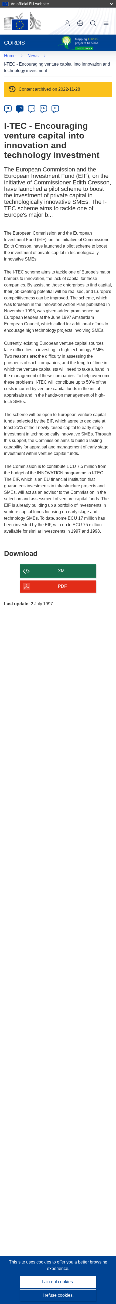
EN (20, 108)
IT (55, 108)
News (33, 55)
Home (10, 55)
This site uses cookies (30, 1262)
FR (43, 108)
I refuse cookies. (58, 1295)
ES (31, 108)
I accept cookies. (58, 1281)
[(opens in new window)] (22, 21)
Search (93, 23)
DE (8, 108)
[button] (80, 23)
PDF (62, 586)
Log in (67, 23)
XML (62, 571)
